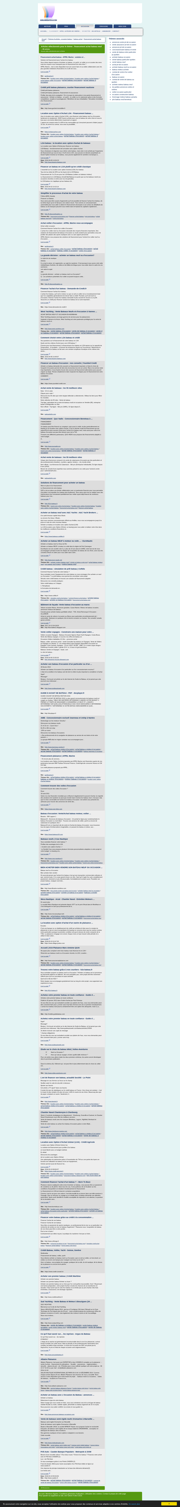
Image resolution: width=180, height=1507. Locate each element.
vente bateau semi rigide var (83, 1447)
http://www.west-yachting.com (54, 328)
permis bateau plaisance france (61, 1388)
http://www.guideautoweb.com (54, 688)
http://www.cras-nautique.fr (53, 858)
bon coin (122, 26)
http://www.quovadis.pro (53, 446)
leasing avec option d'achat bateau (50, 451)
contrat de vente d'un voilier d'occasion (122, 73)
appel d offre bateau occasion (68, 1482)
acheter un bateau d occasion (61, 600)
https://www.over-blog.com (53, 809)
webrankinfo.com (50, 414)
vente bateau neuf (118, 62)
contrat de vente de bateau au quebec (123, 81)
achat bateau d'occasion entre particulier (54, 1211)
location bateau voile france (80, 1388)
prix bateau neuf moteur (53, 564)
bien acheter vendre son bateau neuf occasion (64, 891)
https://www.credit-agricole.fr (54, 1171)
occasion (85, 26)
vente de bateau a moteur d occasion (66, 1325)
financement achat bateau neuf (59, 216)
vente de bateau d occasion (83, 331)
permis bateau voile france (68, 1245)
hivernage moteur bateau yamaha (124, 97)
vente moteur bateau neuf (57, 1327)
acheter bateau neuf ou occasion (89, 891)
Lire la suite (45, 72)
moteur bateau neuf (69, 564)
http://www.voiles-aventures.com (55, 1073)
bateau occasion (118, 77)
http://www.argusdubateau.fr (54, 1355)
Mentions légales (52, 1494)
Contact (115, 31)
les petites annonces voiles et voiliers (123, 88)
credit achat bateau (58, 218)
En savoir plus (134, 1504)
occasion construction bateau (123, 94)
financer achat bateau (76, 216)
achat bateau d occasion (91, 333)
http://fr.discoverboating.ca (53, 214)
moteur (47, 26)
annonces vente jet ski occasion (124, 42)
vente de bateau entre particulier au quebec (124, 53)
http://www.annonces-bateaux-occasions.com (59, 1414)
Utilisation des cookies (93, 1494)
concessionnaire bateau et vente (124, 50)
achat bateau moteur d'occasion (62, 749)
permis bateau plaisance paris (71, 1390)
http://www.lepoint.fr (51, 1101)
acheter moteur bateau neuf (60, 562)
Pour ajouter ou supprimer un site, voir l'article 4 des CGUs (60, 1496)
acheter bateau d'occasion (50, 892)
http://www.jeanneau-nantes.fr (54, 747)
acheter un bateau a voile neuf (79, 562)
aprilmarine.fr (49, 76)
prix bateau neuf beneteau (121, 99)
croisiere (103, 26)
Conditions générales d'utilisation (71, 1494)
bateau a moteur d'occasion (52, 779)
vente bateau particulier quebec (123, 60)
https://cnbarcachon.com (53, 132)
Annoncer (106, 31)
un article (96, 31)
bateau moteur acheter (120, 69)
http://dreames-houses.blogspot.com (57, 659)
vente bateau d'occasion (61, 331)
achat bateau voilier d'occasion (51, 80)
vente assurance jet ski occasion (124, 45)
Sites (62, 31)
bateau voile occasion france (54, 1390)
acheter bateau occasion (121, 57)
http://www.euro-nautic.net (53, 560)
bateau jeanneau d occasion (93, 751)
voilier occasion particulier (121, 92)
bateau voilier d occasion (67, 251)
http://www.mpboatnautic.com (54, 1443)
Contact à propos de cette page (114, 1494)
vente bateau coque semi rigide (65, 1447)
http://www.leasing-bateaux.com (55, 162)
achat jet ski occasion (120, 65)
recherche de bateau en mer (59, 1243)
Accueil (43, 31)
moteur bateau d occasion (75, 779)
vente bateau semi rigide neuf (60, 1445)
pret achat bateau (90, 216)
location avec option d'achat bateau (62, 78)
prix (66, 26)
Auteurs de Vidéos (72, 31)
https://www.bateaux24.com (54, 834)
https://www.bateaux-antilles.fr (54, 536)
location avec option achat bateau (52, 136)
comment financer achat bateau (78, 598)
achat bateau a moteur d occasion (87, 749)
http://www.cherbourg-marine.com (56, 1131)
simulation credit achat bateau (59, 598)
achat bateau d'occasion (72, 80)
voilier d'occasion (85, 251)
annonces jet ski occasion (121, 47)
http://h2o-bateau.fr (51, 503)
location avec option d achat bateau (87, 78)
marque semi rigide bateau (80, 1445)
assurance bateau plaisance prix (74, 1175)
